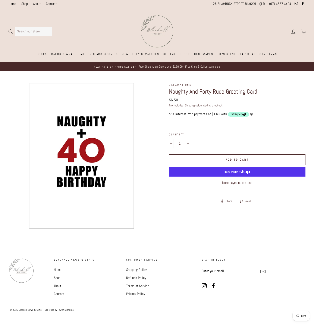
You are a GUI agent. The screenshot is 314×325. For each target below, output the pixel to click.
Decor (185, 54)
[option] (157, 66)
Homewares (203, 54)
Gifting (169, 54)
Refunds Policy (136, 278)
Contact (51, 3)
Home (12, 3)
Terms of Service (137, 286)
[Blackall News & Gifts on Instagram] (204, 285)
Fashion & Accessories (98, 54)
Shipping (190, 105)
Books (42, 54)
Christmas (268, 54)
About (37, 3)
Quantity (177, 134)
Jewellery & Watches (140, 54)
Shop (24, 3)
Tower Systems (66, 310)
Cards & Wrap (63, 54)
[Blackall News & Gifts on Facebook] (213, 285)
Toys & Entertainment (236, 54)
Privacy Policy (135, 294)
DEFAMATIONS (180, 85)
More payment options (237, 182)
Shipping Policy (136, 269)
